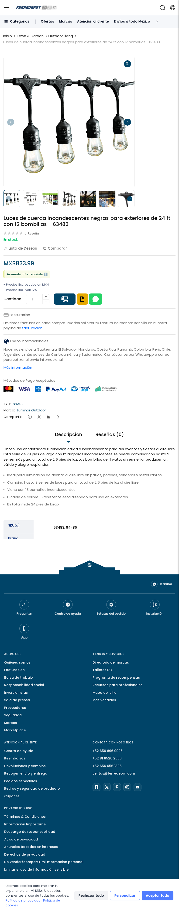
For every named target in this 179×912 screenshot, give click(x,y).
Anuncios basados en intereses (31, 846)
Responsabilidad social (24, 685)
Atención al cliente (93, 21)
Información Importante (25, 824)
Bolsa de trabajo (18, 677)
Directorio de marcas (111, 662)
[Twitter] (39, 417)
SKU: (7, 404)
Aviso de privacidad (21, 839)
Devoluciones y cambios (25, 766)
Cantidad (12, 298)
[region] (89, 550)
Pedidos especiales (20, 781)
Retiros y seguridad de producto (32, 788)
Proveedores (15, 707)
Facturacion (14, 670)
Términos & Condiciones (25, 816)
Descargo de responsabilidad (29, 831)
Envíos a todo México (132, 21)
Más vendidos (104, 700)
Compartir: (12, 416)
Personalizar (124, 895)
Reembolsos (14, 758)
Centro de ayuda (18, 751)
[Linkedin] (48, 417)
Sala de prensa (17, 700)
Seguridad (13, 715)
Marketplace (15, 730)
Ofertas (47, 21)
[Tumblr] (58, 417)
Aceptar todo (157, 895)
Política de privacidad (23, 900)
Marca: (9, 410)
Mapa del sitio (105, 692)
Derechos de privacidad (24, 854)
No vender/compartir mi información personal (43, 862)
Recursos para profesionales (117, 685)
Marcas (65, 21)
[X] (107, 787)
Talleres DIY (102, 670)
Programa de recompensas (116, 677)
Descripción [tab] (68, 434)
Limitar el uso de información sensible (36, 869)
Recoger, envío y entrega (25, 773)
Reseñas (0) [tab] (110, 434)
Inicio (7, 35)
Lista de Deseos (22, 248)
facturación (32, 328)
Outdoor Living (60, 35)
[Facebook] (30, 417)
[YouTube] (137, 787)
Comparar (57, 248)
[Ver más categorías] (157, 21)
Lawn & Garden (30, 35)
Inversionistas (16, 692)
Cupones (12, 796)
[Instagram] (127, 787)
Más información (17, 367)
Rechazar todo (91, 895)
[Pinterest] (117, 787)
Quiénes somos (17, 662)
